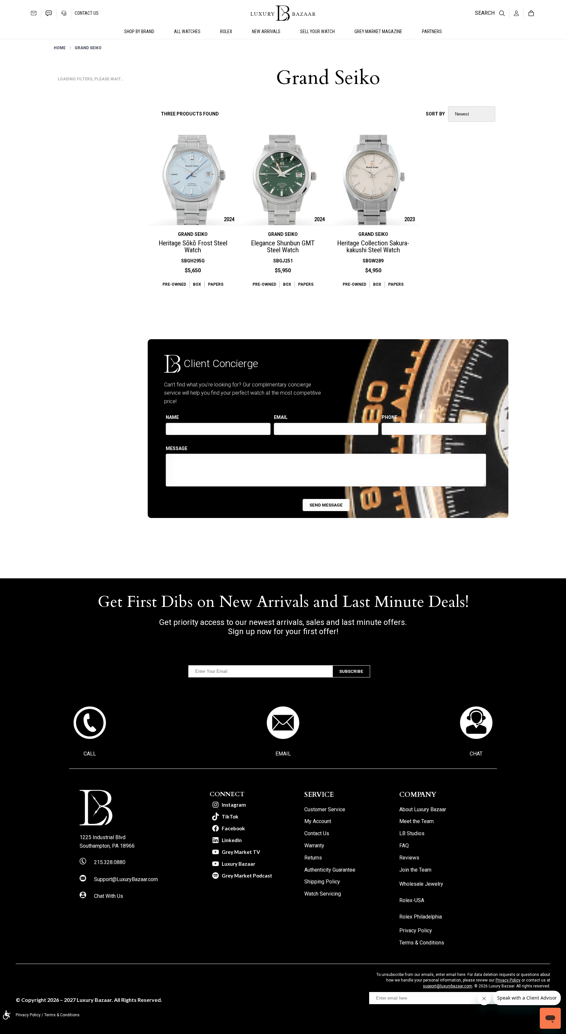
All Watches (187, 31)
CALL (90, 754)
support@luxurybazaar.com (447, 986)
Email (281, 417)
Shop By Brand (139, 31)
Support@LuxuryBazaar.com (126, 879)
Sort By (435, 113)
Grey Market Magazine (378, 31)
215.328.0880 (109, 862)
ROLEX (226, 31)
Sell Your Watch (317, 31)
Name (172, 417)
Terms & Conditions (62, 1015)
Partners (432, 31)
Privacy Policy (508, 980)
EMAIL (283, 754)
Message (176, 448)
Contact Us (87, 13)
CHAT (476, 754)
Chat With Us (108, 896)
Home (60, 48)
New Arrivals (266, 31)
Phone (389, 417)
